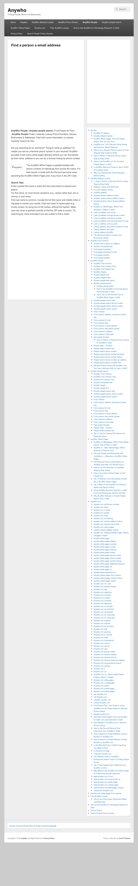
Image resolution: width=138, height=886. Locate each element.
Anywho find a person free (104, 379)
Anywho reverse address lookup (106, 195)
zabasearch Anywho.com (103, 790)
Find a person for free (102, 320)
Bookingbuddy (50, 826)
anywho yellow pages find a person (107, 575)
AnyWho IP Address (102, 133)
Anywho (17, 9)
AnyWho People (90, 22)
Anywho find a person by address (107, 243)
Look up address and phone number (108, 218)
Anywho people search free (104, 300)
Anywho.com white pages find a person (106, 793)
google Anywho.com (101, 714)
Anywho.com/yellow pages (104, 691)
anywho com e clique (102, 510)
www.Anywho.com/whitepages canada (108, 787)
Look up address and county (105, 212)
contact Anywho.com (102, 702)
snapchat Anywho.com (102, 753)
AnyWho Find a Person (68, 22)
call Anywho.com (100, 697)
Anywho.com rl (99, 668)
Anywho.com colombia (102, 600)
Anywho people (100, 385)
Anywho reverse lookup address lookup (109, 198)
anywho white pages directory (105, 549)
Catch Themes (124, 838)
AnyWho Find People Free (104, 269)
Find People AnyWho (102, 257)
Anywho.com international (104, 640)
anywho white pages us (103, 569)
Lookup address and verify (104, 229)
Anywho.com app (100, 589)
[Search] (116, 9)
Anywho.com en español (103, 612)
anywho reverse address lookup (106, 530)
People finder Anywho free (104, 348)
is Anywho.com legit (101, 750)
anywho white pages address (105, 541)
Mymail (32, 826)
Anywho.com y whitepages (104, 682)
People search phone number (105, 351)
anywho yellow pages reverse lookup (108, 578)
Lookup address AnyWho (103, 232)
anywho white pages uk (103, 566)
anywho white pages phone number (107, 555)
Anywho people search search (105, 308)
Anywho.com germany (102, 631)
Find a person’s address (103, 331)
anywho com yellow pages (104, 527)
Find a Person (99, 311)
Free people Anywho (102, 425)
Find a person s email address (105, 325)
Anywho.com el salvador (103, 606)
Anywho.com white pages (104, 680)
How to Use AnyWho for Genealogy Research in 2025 (96, 28)
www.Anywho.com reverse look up (107, 779)
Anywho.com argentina (102, 592)
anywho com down (101, 507)
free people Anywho (101, 337)
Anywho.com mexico (102, 643)
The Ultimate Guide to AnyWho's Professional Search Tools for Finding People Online (111, 759)
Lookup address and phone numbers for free (111, 226)
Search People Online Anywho (40, 33)
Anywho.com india (101, 637)
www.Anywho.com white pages (106, 782)
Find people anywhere (102, 249)
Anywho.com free (100, 629)
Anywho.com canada (102, 597)
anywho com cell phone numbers (106, 504)
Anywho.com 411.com (102, 583)
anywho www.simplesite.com (105, 572)
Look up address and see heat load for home (111, 221)
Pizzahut (19, 826)
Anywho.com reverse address (105, 654)
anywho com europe (101, 512)
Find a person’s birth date (103, 334)
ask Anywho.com (100, 694)
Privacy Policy (17, 33)
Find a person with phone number (107, 328)
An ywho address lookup (103, 189)
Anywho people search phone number (108, 303)
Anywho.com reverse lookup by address (109, 660)
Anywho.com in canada (103, 634)
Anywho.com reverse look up (105, 657)
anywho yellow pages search (105, 580)
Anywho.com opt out (102, 646)
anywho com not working (103, 518)
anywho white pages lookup (104, 552)
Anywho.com (39, 28)
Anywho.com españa (102, 623)
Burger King (40, 826)
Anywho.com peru (101, 648)
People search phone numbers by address (110, 359)
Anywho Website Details (103, 136)
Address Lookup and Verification (106, 187)
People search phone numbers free (107, 362)
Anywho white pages (102, 538)
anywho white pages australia (105, 544)
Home (13, 22)
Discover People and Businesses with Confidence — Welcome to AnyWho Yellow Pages (110, 456)
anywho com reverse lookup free (106, 524)
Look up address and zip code (105, 223)
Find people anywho (101, 255)
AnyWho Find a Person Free (105, 266)
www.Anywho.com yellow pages (106, 784)
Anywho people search (111, 22)
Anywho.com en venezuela (104, 614)
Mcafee (26, 826)
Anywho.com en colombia (104, 609)
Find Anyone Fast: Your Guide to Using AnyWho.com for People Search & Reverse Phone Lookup (110, 708)
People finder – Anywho (103, 345)
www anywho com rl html (103, 776)
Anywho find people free (103, 246)
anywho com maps (101, 515)
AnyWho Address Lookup (43, 22)
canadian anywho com (102, 699)
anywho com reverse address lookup (108, 521)
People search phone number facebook (109, 354)
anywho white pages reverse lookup (107, 561)
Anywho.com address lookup (105, 586)
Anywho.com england (102, 620)
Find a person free (101, 323)
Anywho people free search (104, 280)
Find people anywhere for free (105, 252)
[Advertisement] (45, 70)
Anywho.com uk (100, 671)
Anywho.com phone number (104, 651)
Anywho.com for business (104, 626)
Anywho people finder (102, 277)
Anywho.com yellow (101, 685)
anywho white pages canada (105, 546)
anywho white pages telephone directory (109, 563)
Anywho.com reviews (102, 666)
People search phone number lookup (108, 357)
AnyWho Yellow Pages (20, 28)
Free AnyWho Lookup (59, 28)
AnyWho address (100, 192)
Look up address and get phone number (109, 215)
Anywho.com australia (102, 595)
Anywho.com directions (103, 603)
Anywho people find (101, 274)
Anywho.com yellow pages (104, 688)
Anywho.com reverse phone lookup (107, 663)
